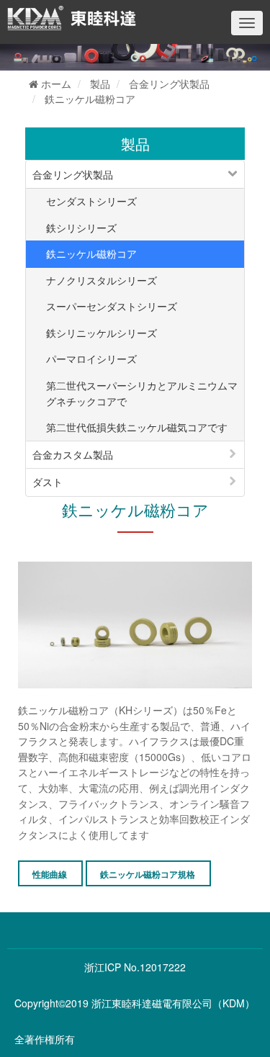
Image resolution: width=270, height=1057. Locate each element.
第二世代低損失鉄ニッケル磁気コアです (137, 427)
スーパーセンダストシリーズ (111, 306)
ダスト (47, 481)
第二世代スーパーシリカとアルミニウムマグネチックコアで (142, 393)
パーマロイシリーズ (91, 358)
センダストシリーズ (91, 201)
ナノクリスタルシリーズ (101, 280)
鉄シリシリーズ (81, 227)
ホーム (54, 83)
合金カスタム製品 (72, 454)
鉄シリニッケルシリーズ (101, 332)
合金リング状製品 (169, 83)
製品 (100, 83)
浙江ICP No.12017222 (135, 967)
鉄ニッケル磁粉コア (90, 98)
